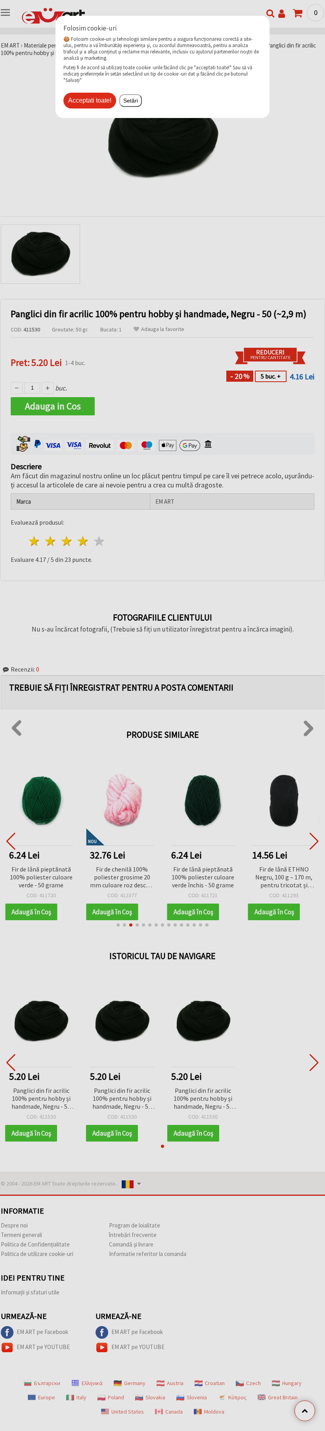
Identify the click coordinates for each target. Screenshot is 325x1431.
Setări (130, 100)
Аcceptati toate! (89, 100)
